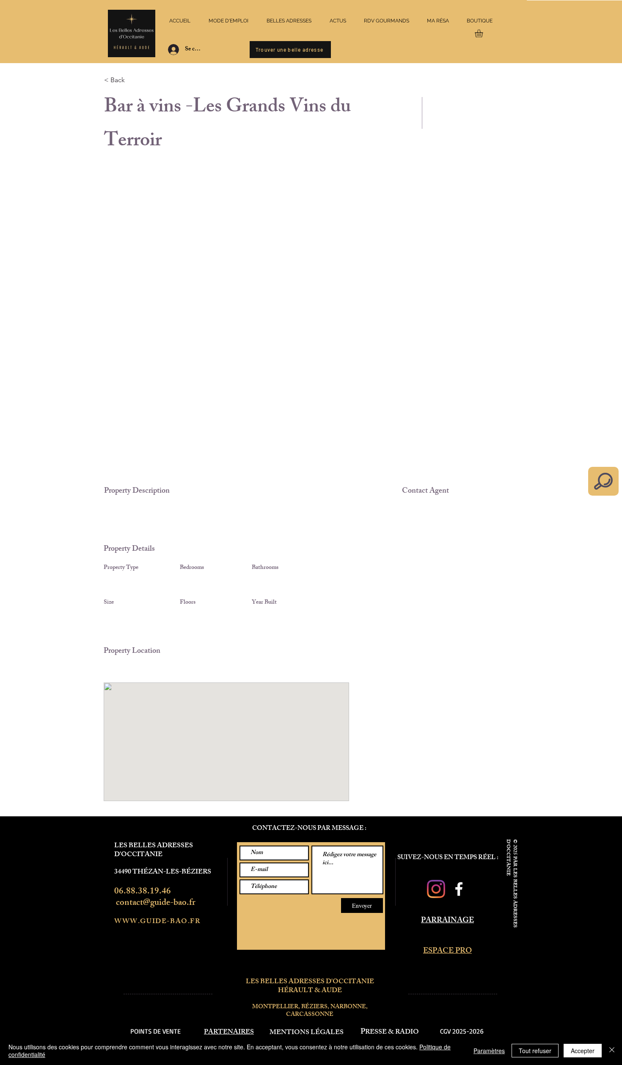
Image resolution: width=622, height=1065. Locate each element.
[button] (484, 33)
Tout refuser (535, 1050)
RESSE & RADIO (392, 1032)
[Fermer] (612, 1050)
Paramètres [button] (489, 1050)
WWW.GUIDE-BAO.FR (157, 922)
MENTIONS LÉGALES (307, 1033)
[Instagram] (436, 889)
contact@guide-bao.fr (155, 903)
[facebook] (459, 889)
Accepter (582, 1050)
